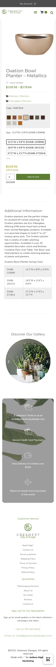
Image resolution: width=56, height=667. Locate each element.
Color (9, 108)
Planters (24, 96)
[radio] (9, 117)
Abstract (14, 96)
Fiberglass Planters (20, 101)
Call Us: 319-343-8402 (28, 629)
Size (8, 133)
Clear (8, 158)
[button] (35, 12)
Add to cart (33, 177)
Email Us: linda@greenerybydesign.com (28, 635)
